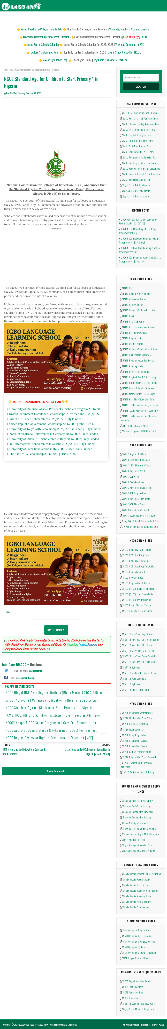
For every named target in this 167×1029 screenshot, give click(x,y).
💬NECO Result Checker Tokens (135, 605)
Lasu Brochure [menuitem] (53, 18)
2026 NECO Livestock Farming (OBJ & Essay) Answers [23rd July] (139, 240)
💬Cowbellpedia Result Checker (135, 879)
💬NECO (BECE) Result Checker (135, 600)
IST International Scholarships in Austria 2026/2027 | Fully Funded (52, 444)
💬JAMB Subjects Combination (135, 371)
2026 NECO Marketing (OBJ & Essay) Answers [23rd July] (138, 231)
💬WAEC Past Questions (132, 482)
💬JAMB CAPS (127, 288)
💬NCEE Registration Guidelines (136, 981)
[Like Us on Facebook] (6, 677)
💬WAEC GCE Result (130, 476)
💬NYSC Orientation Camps (133, 746)
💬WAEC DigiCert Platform (133, 454)
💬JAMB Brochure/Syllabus (133, 332)
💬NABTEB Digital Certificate (134, 689)
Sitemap (144, 1024)
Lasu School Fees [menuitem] (74, 18)
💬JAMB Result (127, 316)
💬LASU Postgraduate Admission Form (139, 157)
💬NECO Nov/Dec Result (132, 577)
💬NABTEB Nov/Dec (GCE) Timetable (138, 662)
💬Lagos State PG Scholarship (135, 185)
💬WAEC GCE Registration (133, 493)
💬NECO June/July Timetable (134, 561)
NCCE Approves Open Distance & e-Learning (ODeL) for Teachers (51, 730)
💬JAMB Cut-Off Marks (131, 343)
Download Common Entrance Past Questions (47, 37)
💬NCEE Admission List (131, 992)
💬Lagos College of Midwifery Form (137, 851)
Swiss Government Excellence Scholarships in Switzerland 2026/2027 (54, 414)
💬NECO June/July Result (132, 572)
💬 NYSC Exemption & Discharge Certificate (136, 765)
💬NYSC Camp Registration (133, 735)
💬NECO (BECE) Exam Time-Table (136, 594)
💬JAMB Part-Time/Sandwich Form (137, 399)
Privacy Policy (158, 1024)
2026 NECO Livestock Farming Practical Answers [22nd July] (139, 250)
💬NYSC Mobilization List (132, 729)
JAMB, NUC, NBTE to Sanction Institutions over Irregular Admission (53, 715)
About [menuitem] (147, 18)
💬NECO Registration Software (135, 583)
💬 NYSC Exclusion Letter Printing (137, 772)
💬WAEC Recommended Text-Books (137, 515)
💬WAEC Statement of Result (134, 510)
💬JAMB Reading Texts (131, 366)
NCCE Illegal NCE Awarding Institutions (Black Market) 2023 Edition (54, 692)
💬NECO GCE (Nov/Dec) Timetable (137, 566)
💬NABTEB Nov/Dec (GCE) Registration (139, 639)
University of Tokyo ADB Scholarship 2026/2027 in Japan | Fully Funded (55, 429)
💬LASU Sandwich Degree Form (135, 135)
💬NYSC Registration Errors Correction (139, 757)
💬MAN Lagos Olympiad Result (135, 958)
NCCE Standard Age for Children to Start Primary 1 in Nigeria (49, 707)
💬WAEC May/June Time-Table (135, 499)
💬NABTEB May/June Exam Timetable (138, 656)
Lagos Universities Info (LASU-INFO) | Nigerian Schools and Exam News (48, 1024)
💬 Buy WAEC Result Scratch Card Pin (139, 521)
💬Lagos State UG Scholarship (135, 191)
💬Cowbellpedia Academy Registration (139, 890)
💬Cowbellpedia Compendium (134, 907)
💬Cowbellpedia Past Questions (135, 901)
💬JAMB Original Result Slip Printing (138, 377)
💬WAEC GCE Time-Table (132, 504)
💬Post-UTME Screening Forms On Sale (139, 113)
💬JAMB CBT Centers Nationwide (136, 355)
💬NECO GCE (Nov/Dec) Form (134, 555)
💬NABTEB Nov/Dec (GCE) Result (136, 645)
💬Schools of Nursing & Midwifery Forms (140, 834)
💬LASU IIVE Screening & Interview (137, 129)
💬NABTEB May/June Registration (137, 634)
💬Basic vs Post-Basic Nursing (135, 806)
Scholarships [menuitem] (117, 18)
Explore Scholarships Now (44, 52)
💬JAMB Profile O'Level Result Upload (139, 382)
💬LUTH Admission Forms (132, 839)
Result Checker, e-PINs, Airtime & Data (41, 29)
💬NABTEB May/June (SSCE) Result (137, 650)
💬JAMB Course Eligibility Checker (137, 388)
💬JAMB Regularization (131, 338)
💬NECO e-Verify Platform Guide (136, 611)
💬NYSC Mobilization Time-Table (136, 718)
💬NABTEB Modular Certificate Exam (138, 673)
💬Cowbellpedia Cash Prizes (134, 885)
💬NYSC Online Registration (134, 724)
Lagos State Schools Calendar (43, 44)
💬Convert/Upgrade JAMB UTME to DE (139, 431)
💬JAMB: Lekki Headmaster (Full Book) (139, 405)
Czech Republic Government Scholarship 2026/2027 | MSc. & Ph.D (51, 424)
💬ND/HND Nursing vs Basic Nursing (138, 828)
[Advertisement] (56, 124)
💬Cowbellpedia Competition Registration (140, 874)
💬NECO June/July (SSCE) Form (135, 549)
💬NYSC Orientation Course (133, 740)
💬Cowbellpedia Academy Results (136, 896)
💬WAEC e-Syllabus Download (135, 460)
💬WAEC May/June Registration (135, 487)
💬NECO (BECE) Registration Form (137, 588)
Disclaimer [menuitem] (134, 18)
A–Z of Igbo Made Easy (55, 60)
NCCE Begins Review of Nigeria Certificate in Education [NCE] (49, 737)
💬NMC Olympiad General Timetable (138, 952)
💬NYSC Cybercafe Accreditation (136, 712)
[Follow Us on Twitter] (6, 670)
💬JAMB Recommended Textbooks (137, 360)
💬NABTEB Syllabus (130, 667)
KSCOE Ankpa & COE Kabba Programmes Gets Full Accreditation (51, 722)
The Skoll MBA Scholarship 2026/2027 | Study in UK (42, 454)
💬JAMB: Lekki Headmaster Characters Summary (139, 418)
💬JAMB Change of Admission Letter (138, 310)
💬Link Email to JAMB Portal (134, 425)
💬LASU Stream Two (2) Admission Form (140, 124)
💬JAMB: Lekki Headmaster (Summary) (139, 410)
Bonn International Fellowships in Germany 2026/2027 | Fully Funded (53, 434)
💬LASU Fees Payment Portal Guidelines (140, 168)
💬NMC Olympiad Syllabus (133, 947)
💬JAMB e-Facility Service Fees (136, 293)
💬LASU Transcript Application (135, 179)
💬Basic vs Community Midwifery (136, 812)
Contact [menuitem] (159, 18)
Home (6, 69)
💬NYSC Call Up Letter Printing (135, 751)
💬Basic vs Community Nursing (135, 817)
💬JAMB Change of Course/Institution (138, 349)
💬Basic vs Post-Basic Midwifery (136, 800)
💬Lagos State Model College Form (137, 1009)
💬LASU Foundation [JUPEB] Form (137, 152)
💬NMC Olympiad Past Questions (136, 936)
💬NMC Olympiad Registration (135, 930)
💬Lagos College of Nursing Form (136, 845)
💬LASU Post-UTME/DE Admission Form (139, 118)
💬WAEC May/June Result (133, 471)
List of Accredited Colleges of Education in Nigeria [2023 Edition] (53, 700)
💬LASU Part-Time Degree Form (136, 146)
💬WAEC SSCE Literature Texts (135, 465)
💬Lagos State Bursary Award (134, 196)
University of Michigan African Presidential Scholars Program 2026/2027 (56, 409)
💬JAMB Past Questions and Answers (138, 327)
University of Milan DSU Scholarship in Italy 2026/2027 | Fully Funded (54, 439)
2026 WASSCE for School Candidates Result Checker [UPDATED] (138, 221)
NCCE (12, 69)
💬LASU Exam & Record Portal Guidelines (140, 174)
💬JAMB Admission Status (133, 299)
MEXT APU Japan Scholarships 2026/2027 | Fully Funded (45, 419)
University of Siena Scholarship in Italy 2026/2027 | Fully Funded (50, 449)
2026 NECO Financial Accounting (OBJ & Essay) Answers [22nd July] (140, 259)
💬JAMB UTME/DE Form (132, 321)
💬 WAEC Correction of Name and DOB (139, 526)
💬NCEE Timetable (129, 998)
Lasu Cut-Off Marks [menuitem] (96, 18)
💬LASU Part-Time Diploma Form (136, 140)
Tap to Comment (56, 630)
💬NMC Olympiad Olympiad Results (137, 941)
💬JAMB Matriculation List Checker (137, 394)
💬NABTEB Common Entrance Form (137, 1003)
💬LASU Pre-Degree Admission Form (138, 163)
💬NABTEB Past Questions (133, 678)
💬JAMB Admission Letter (132, 304)
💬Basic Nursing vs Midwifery (135, 823)
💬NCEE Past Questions (131, 987)
